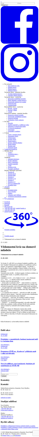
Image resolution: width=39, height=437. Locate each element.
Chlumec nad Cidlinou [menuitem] (14, 195)
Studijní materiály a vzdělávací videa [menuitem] (18, 125)
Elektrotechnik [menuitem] (12, 103)
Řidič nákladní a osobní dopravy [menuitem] (17, 100)
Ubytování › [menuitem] (11, 156)
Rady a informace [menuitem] (13, 162)
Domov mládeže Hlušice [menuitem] (15, 143)
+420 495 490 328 (9, 208)
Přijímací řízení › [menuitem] (12, 90)
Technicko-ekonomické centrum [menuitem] (17, 196)
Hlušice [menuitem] (10, 193)
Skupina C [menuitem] (11, 177)
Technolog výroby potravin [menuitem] (16, 120)
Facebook (7, 202)
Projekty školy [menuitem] (12, 139)
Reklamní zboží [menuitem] (12, 147)
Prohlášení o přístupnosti (8, 426)
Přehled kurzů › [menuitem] (12, 89)
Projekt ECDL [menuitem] (12, 167)
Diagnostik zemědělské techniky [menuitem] (17, 116)
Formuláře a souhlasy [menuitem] (14, 131)
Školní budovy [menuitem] (12, 141)
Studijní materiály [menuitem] (13, 164)
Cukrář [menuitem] (10, 112)
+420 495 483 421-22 (7, 416)
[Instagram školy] (19, 81)
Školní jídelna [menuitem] (12, 144)
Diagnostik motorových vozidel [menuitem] (17, 102)
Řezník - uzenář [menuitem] (12, 108)
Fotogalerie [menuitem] (11, 129)
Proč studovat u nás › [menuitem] (14, 85)
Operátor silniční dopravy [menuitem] (15, 95)
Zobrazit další (5, 371)
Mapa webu (14, 429)
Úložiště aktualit (9, 236)
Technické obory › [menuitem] (13, 154)
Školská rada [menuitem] (11, 146)
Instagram (7, 203)
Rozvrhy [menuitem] (10, 123)
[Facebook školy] (19, 43)
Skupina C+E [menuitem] (12, 178)
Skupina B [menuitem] (11, 172)
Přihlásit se (4, 5)
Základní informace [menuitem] (13, 159)
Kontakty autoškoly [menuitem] (13, 169)
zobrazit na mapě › (6, 397)
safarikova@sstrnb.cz (7, 418)
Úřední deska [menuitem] (12, 138)
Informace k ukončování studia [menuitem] (17, 126)
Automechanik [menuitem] (12, 105)
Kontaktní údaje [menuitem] (12, 190)
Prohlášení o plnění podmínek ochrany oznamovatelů (16, 427)
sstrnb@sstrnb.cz (21, 208)
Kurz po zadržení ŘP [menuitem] (14, 183)
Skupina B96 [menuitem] (12, 175)
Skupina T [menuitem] (11, 180)
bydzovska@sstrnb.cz (7, 410)
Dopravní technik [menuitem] (13, 118)
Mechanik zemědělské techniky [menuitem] (17, 99)
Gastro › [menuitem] (10, 152)
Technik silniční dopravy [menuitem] (15, 94)
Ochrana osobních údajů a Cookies (25, 426)
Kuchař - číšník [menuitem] (12, 110)
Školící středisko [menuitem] (12, 160)
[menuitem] (8, 84)
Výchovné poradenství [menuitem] (14, 128)
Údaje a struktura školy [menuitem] (14, 134)
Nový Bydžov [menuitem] (12, 191)
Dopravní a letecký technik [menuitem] (15, 115)
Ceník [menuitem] (9, 165)
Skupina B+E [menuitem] (12, 173)
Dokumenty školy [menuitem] (13, 136)
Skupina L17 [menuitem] (11, 182)
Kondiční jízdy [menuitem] (12, 185)
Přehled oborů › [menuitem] (12, 87)
